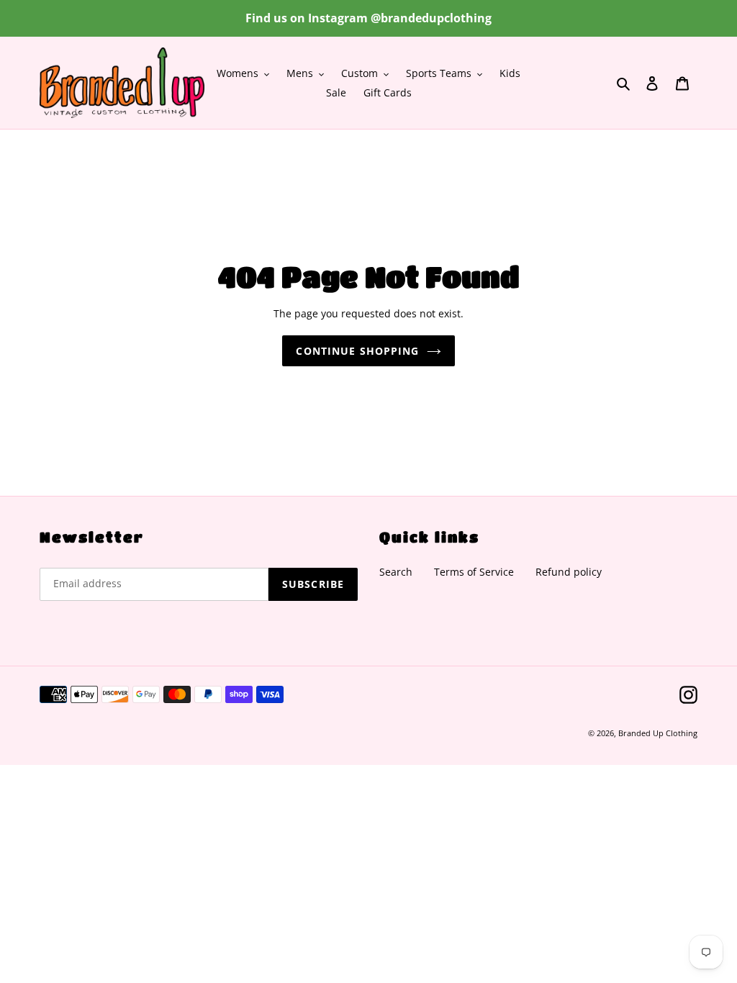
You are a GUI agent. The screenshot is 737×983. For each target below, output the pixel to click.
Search (395, 572)
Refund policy (568, 572)
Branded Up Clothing (657, 733)
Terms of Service (474, 572)
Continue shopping (357, 351)
